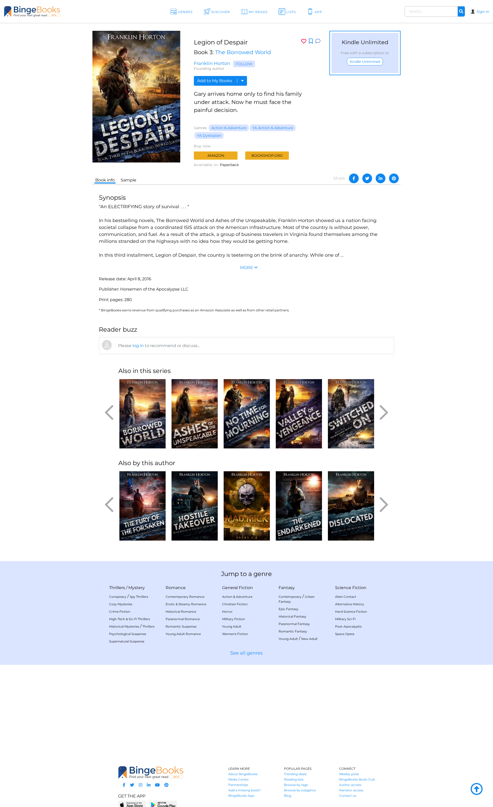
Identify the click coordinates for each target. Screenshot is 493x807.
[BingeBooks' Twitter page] (132, 785)
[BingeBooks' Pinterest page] (166, 785)
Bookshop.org (267, 155)
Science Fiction (350, 587)
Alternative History (349, 604)
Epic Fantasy (288, 609)
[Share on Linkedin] (380, 178)
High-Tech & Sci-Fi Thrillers (129, 619)
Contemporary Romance (185, 597)
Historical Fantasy (292, 616)
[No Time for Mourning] (247, 413)
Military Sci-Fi (345, 619)
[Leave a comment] (317, 41)
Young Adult (231, 626)
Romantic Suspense (181, 626)
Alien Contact (345, 597)
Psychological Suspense (127, 634)
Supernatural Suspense (126, 641)
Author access (350, 785)
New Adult (309, 639)
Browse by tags (296, 785)
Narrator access (351, 790)
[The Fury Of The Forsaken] (142, 506)
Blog (287, 796)
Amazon (215, 155)
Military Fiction (233, 619)
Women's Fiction (235, 634)
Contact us (347, 796)
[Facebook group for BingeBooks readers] (124, 785)
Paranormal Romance (183, 619)
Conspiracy (117, 597)
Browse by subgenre (300, 790)
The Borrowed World (243, 52)
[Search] (461, 11)
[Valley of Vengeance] (299, 413)
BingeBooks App (241, 796)
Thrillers (117, 587)
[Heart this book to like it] (303, 41)
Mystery (136, 587)
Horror (227, 611)
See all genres (246, 653)
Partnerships (238, 785)
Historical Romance (181, 611)
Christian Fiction (235, 604)
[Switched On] (351, 413)
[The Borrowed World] (142, 413)
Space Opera (344, 634)
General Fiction (237, 587)
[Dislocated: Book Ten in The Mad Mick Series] (351, 506)
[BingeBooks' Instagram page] (140, 785)
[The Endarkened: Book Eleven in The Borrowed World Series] (299, 506)
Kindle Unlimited (365, 61)
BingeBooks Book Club (357, 779)
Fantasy (287, 587)
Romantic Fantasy (293, 631)
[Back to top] (476, 789)
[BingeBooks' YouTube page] (157, 785)
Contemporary (290, 597)
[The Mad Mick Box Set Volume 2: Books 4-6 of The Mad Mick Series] (247, 506)
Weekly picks (349, 774)
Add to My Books (215, 80)
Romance (176, 587)
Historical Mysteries (124, 626)
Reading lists (294, 779)
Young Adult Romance (183, 634)
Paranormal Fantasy (294, 624)
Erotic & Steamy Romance (186, 604)
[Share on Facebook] (354, 178)
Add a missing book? (244, 790)
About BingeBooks (243, 774)
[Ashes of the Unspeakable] (194, 413)
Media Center (238, 779)
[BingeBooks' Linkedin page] (148, 785)
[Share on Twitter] (367, 178)
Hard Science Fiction (351, 611)
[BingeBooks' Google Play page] (163, 804)
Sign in (483, 11)
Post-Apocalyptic (348, 626)
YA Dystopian (209, 135)
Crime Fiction (119, 611)
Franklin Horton (212, 63)
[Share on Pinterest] (394, 178)
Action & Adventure (228, 128)
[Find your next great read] (49, 11)
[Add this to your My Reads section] (311, 41)
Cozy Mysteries (120, 604)
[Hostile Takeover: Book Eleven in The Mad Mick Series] (194, 506)
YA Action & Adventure (272, 128)
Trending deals (295, 774)
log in (138, 345)
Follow (244, 64)
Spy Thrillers (139, 597)
